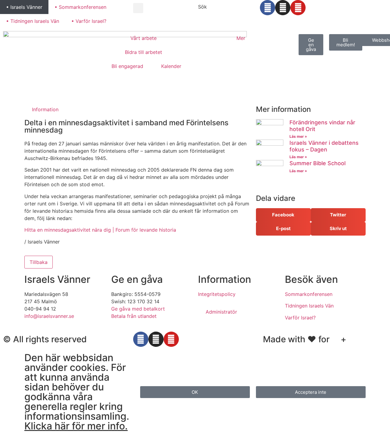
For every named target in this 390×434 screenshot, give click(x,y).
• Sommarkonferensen (80, 7)
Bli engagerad (127, 66)
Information (45, 109)
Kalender (171, 66)
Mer (240, 38)
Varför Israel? (300, 318)
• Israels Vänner (24, 7)
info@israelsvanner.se (49, 316)
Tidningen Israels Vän (309, 306)
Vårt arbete (143, 38)
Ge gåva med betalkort (138, 309)
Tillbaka (39, 262)
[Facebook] (267, 7)
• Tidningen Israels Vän (32, 21)
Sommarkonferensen (308, 294)
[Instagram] (282, 7)
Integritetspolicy (217, 294)
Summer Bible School (317, 163)
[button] (138, 8)
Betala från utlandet (134, 316)
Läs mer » (298, 136)
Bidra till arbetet (143, 52)
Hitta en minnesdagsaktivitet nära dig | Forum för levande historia (100, 230)
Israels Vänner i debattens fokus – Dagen (324, 146)
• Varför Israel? (88, 21)
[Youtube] (298, 7)
